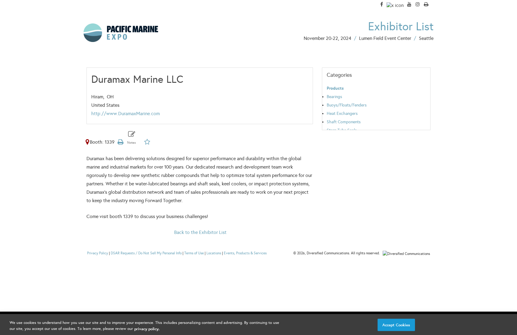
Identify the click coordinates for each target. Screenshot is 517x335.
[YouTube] (409, 4)
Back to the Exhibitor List (200, 232)
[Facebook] (381, 4)
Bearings (334, 96)
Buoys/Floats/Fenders (347, 105)
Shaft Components (344, 121)
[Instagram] (417, 4)
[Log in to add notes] (131, 138)
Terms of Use (194, 253)
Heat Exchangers (342, 113)
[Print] (426, 4)
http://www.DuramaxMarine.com (125, 113)
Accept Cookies (396, 325)
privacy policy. (146, 328)
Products (335, 88)
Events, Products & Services (245, 253)
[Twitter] (395, 5)
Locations (213, 253)
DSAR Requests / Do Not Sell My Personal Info (146, 253)
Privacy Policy (97, 253)
